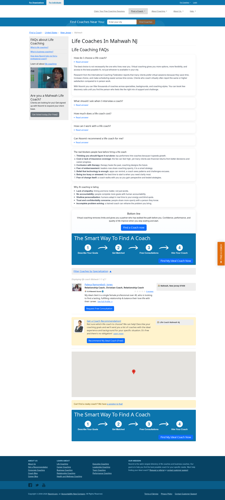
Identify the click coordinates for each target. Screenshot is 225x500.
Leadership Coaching (101, 467)
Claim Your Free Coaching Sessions (109, 11)
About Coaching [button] (159, 11)
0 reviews (149, 291)
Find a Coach (35, 32)
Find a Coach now (133, 227)
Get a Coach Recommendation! (104, 321)
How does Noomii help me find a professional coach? (43, 57)
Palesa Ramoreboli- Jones (99, 284)
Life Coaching (62, 464)
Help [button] (192, 11)
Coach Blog (33, 473)
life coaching (51, 63)
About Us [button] (177, 11)
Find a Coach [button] (137, 11)
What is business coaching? (41, 51)
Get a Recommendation (38, 467)
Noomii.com (53, 493)
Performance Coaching (102, 473)
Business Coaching (65, 470)
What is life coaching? (39, 47)
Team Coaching (99, 470)
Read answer (82, 61)
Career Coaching (64, 467)
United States (51, 32)
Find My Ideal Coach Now (176, 261)
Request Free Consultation (99, 308)
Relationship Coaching (66, 473)
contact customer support (177, 470)
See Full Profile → (105, 301)
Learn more (118, 333)
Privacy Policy (166, 493)
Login (195, 2)
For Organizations (36, 2)
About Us (32, 464)
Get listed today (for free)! (45, 114)
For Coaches (184, 2)
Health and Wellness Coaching (69, 476)
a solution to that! (115, 403)
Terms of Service (151, 493)
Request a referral (156, 470)
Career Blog (33, 476)
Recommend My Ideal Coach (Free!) (106, 340)
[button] (103, 291)
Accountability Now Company (73, 493)
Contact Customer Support (186, 493)
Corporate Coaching (36, 470)
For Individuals (55, 2)
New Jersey (65, 32)
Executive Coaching (101, 464)
